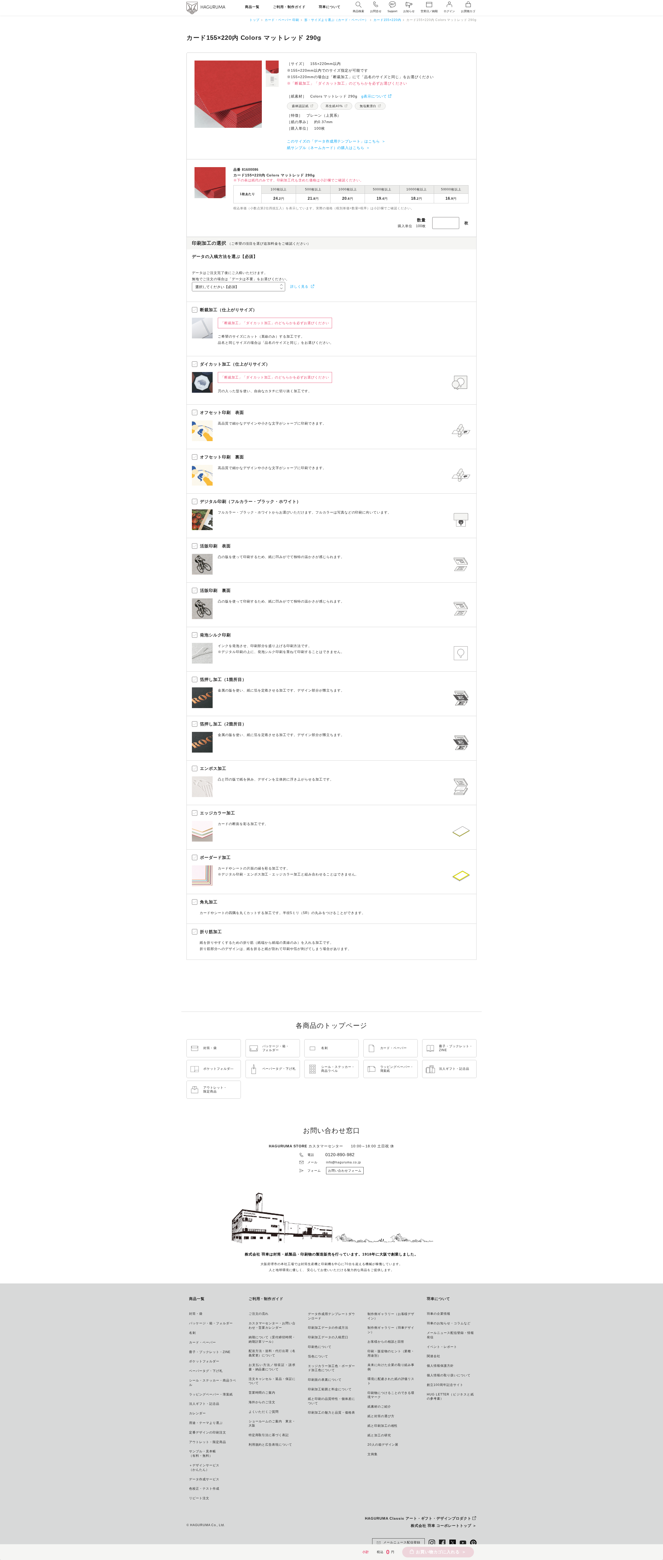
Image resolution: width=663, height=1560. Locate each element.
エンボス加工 (213, 768)
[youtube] (463, 1543)
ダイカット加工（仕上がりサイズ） (235, 364)
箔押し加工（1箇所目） (223, 679)
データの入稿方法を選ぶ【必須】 (225, 257)
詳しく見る (299, 286)
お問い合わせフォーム (345, 1170)
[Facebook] (442, 1543)
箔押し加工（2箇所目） (223, 724)
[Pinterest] (473, 1543)
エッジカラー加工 (217, 813)
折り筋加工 (211, 932)
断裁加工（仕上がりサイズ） (228, 310)
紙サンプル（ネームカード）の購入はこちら (325, 148)
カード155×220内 (387, 20)
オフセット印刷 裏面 (222, 457)
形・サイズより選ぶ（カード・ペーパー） (336, 20)
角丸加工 (209, 902)
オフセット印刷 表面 (222, 412)
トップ (254, 20)
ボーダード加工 (215, 857)
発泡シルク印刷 (215, 635)
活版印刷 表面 (215, 546)
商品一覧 (252, 7)
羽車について (330, 7)
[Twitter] (452, 1543)
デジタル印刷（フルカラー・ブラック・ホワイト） (250, 501)
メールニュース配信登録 (401, 1542)
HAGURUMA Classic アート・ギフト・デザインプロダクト (418, 1518)
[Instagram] (432, 1543)
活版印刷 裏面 (215, 590)
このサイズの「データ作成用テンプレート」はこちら (333, 141)
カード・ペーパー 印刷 (282, 20)
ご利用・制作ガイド (289, 7)
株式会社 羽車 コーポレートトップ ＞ (444, 1526)
